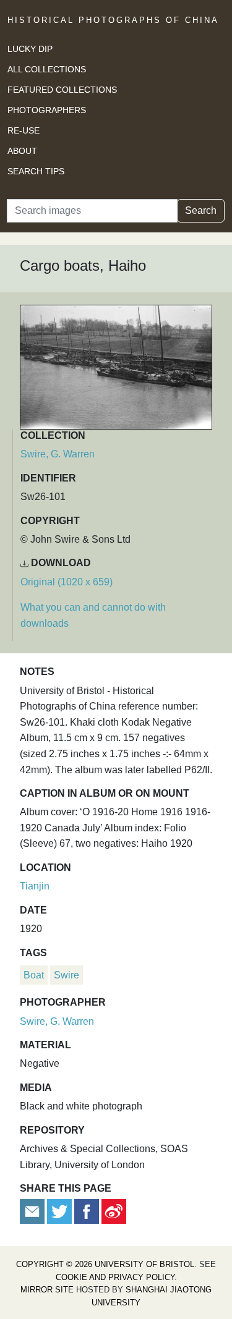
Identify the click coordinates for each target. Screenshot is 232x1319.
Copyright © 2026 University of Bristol (105, 1264)
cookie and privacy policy (115, 1277)
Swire (66, 975)
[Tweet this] (60, 1211)
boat (34, 975)
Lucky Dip (30, 49)
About (22, 151)
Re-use (23, 130)
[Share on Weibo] (113, 1211)
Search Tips (35, 171)
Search (201, 210)
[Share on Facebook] (86, 1211)
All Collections (46, 69)
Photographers (46, 110)
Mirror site (47, 1289)
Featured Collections (62, 90)
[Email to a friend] (33, 1211)
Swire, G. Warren (57, 454)
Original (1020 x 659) (66, 582)
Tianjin (34, 886)
